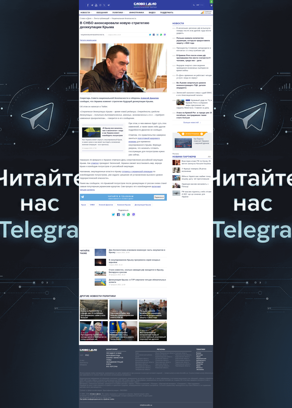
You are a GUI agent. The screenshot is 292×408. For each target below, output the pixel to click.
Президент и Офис (114, 353)
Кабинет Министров (114, 358)
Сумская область (181, 353)
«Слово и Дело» (95, 394)
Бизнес (198, 353)
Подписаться (159, 197)
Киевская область (161, 355)
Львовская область (162, 360)
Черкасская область (182, 362)
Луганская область (161, 358)
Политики (117, 13)
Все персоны (111, 366)
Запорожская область (142, 369)
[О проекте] (211, 1)
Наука (198, 357)
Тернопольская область (183, 355)
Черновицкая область (182, 366)
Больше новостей (191, 122)
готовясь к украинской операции (137, 171)
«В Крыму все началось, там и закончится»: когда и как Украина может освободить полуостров (112, 131)
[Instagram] (100, 5)
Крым (83, 205)
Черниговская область (183, 364)
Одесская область (161, 364)
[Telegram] (92, 5)
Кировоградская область (163, 357)
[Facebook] (88, 5)
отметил (95, 163)
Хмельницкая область (182, 360)
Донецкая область (141, 364)
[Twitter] (104, 5)
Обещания (102, 13)
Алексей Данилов (150, 98)
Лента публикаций (101, 18)
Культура (199, 355)
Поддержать (166, 13)
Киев (137, 353)
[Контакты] (211, 5)
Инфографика (136, 13)
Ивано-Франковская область (165, 353)
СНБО (92, 205)
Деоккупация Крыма (143, 205)
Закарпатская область (143, 368)
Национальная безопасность (124, 18)
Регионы (161, 349)
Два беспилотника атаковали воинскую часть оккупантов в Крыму (137, 251)
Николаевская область (163, 362)
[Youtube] (96, 5)
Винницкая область (142, 358)
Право (198, 366)
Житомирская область (143, 366)
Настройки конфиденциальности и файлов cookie (97, 399)
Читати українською (88, 40)
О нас (82, 360)
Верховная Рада (113, 355)
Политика (199, 364)
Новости (85, 13)
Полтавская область (162, 366)
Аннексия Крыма (124, 205)
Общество (199, 362)
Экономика (200, 369)
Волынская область (142, 360)
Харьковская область (182, 357)
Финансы (199, 368)
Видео (152, 13)
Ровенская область (161, 368)
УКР (197, 5)
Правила (83, 365)
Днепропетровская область (144, 362)
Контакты (84, 363)
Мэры (108, 364)
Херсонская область (182, 358)
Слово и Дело (85, 18)
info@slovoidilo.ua (146, 405)
